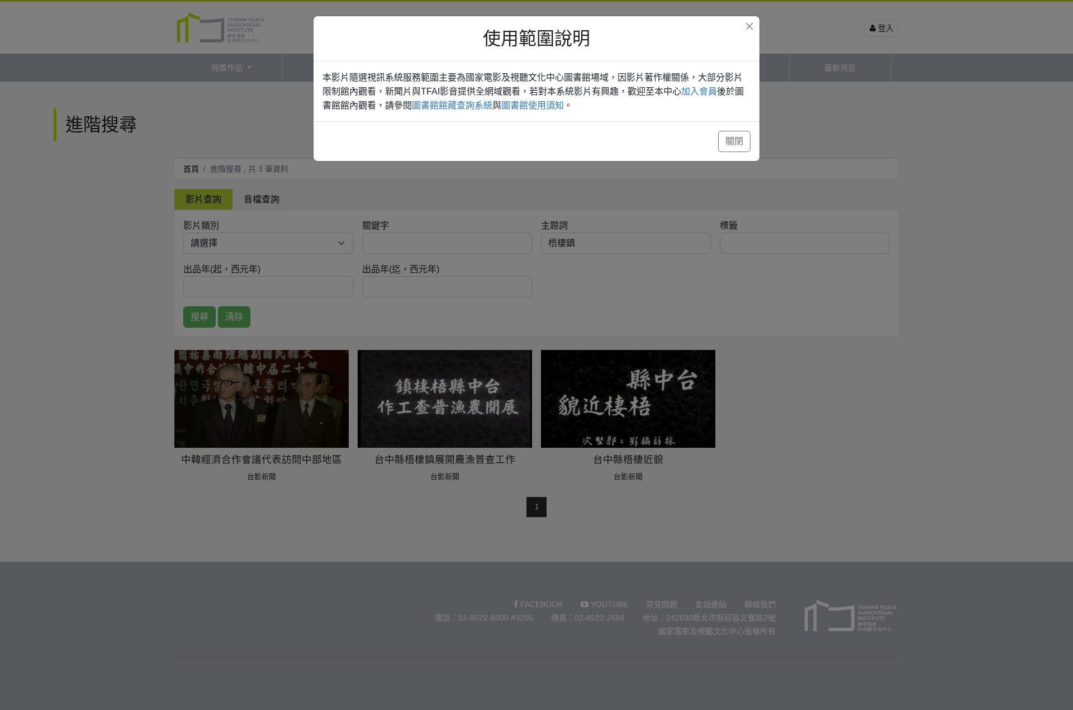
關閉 (734, 141)
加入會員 (699, 91)
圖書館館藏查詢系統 (452, 105)
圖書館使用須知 (532, 105)
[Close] (749, 26)
